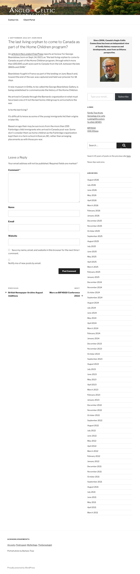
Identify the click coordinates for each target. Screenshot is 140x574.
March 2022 (92, 451)
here (129, 156)
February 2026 (93, 210)
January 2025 (93, 277)
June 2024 (92, 313)
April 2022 (91, 446)
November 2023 (94, 348)
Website (12, 236)
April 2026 (92, 200)
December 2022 (94, 405)
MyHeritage (32, 545)
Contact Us (13, 20)
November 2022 (94, 410)
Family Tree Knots (95, 113)
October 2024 (93, 292)
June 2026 (92, 190)
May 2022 (91, 441)
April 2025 (92, 262)
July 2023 (91, 369)
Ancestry (11, 545)
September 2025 (94, 236)
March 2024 (92, 328)
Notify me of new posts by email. (24, 263)
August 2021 (93, 487)
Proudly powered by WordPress (21, 567)
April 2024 (92, 323)
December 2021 (94, 466)
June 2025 (92, 251)
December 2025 (94, 221)
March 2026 (92, 205)
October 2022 (93, 415)
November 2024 (94, 287)
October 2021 (93, 476)
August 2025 (93, 241)
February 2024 (93, 333)
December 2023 (94, 343)
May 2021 (91, 502)
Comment (14, 170)
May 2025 (91, 256)
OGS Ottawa (92, 131)
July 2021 (91, 492)
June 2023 (92, 374)
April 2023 (92, 384)
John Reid (37, 38)
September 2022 (94, 420)
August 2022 (93, 425)
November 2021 (94, 471)
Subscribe (123, 96)
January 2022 (93, 461)
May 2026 (91, 195)
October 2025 (93, 231)
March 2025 (92, 267)
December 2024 (94, 282)
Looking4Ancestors (96, 119)
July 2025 (91, 246)
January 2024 (93, 338)
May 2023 (91, 379)
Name (11, 207)
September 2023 (94, 359)
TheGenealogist (45, 545)
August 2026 (93, 180)
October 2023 (93, 354)
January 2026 (93, 215)
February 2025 (93, 272)
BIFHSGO (91, 128)
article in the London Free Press (27, 54)
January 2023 (93, 400)
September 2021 (94, 482)
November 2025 (94, 226)
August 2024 (93, 303)
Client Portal (29, 20)
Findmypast (21, 545)
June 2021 (91, 497)
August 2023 (93, 364)
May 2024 (91, 318)
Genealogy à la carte (96, 116)
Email (11, 221)
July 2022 (91, 430)
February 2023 (93, 395)
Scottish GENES (94, 122)
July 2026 (91, 185)
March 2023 (92, 389)
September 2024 (94, 297)
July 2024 (91, 308)
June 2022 (92, 436)
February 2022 (93, 456)
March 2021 (92, 512)
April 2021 (91, 507)
